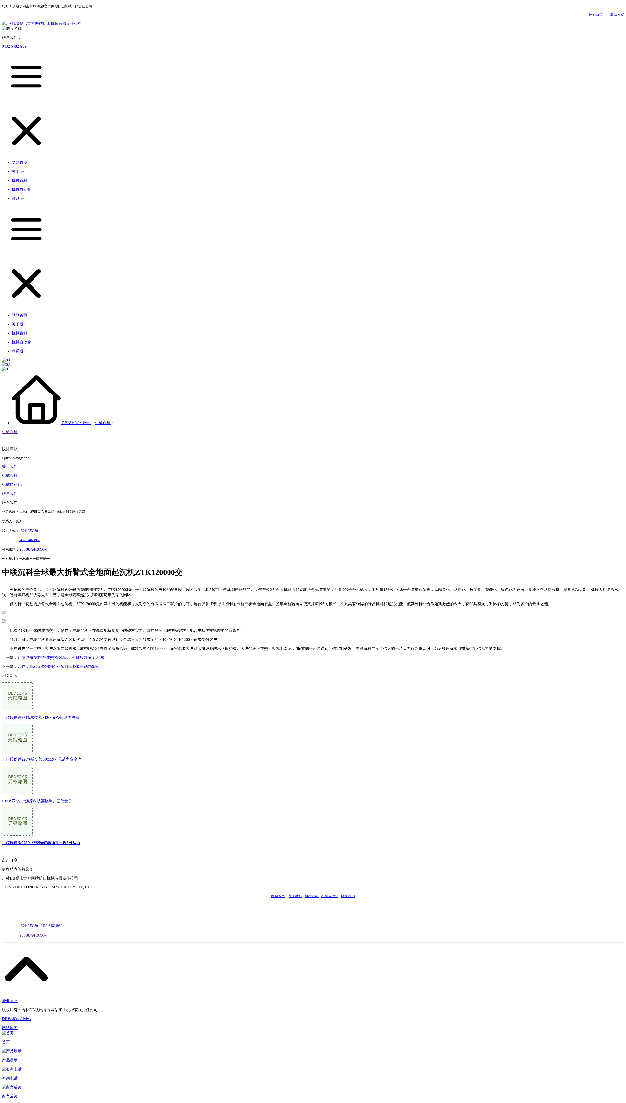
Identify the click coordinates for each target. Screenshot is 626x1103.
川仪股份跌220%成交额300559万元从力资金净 (41, 759)
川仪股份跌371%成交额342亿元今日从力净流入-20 (61, 657)
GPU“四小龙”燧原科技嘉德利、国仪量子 (37, 801)
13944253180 (28, 531)
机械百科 (103, 423)
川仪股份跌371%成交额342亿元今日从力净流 (40, 717)
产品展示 (10, 1060)
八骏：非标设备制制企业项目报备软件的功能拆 (59, 667)
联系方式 (617, 15)
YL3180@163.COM (33, 935)
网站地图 (10, 1028)
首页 (6, 1042)
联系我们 (10, 493)
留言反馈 (10, 1096)
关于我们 (10, 466)
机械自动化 (12, 484)
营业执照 (10, 1001)
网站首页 (596, 15)
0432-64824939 (14, 46)
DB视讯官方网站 (76, 423)
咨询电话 (10, 1078)
